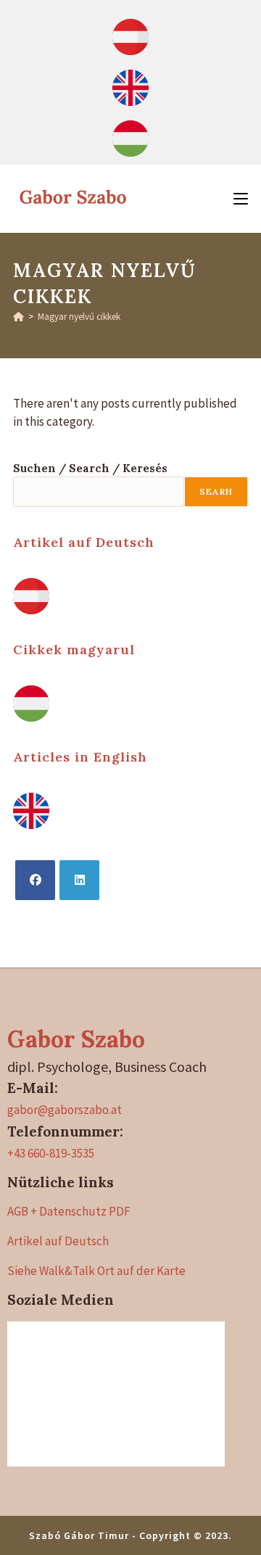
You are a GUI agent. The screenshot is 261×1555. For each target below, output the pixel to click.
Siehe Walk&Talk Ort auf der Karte (96, 1271)
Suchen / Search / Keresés (90, 468)
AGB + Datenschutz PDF (68, 1211)
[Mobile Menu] (240, 198)
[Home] (18, 316)
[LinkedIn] (79, 880)
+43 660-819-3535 (50, 1153)
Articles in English (80, 756)
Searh (216, 491)
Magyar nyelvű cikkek (79, 316)
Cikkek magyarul (74, 649)
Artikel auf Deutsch (83, 542)
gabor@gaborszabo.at (64, 1110)
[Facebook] (35, 880)
